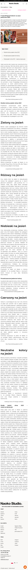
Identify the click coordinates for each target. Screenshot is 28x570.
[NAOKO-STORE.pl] (14, 3)
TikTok (16, 543)
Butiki (2, 539)
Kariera (2, 543)
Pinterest (16, 545)
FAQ (15, 529)
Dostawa (2, 527)
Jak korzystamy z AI (18, 531)
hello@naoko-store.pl (5, 559)
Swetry (16, 512)
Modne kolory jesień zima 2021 (12, 52)
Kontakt (2, 526)
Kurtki (16, 513)
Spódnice (2, 513)
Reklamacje (3, 533)
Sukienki (2, 512)
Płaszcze (16, 515)
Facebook (17, 541)
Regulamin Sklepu (18, 526)
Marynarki (17, 517)
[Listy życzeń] (23, 3)
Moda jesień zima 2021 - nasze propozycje (14, 59)
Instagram (16, 539)
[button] (26, 3)
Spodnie (2, 519)
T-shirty (2, 515)
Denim (16, 519)
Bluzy (2, 517)
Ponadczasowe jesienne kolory (12, 55)
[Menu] (1, 3)
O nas (2, 541)
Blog (1, 545)
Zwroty (2, 531)
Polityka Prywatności (19, 527)
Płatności (2, 529)
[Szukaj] (4, 3)
